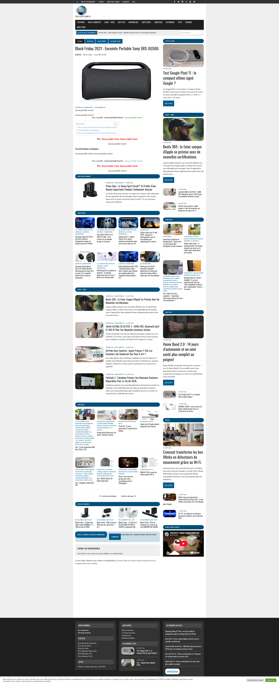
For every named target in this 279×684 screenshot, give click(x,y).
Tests (180, 22)
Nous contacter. (128, 630)
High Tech (121, 22)
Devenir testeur (84, 633)
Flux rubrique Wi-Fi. (85, 656)
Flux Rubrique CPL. (85, 653)
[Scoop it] (202, 1)
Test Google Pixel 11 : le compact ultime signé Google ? (179, 78)
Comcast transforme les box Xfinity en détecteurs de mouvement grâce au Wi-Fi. (183, 457)
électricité (88, 423)
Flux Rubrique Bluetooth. (87, 651)
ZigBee (86, 444)
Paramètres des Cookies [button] (255, 680)
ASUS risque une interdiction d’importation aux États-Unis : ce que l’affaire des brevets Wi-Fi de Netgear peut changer (183, 500)
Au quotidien (80, 421)
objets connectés (94, 22)
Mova (172, 278)
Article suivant (127, 496)
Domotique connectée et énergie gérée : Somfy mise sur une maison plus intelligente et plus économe (172, 242)
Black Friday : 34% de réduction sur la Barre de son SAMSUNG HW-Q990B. (149, 524)
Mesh (83, 427)
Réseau (167, 420)
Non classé (79, 469)
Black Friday (102, 41)
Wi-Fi (81, 444)
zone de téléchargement (88, 2)
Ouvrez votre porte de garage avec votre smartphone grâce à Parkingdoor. (126, 480)
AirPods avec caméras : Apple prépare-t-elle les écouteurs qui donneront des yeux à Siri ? (129, 352)
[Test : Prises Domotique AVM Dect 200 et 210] (85, 418)
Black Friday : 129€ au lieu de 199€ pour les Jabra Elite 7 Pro (106, 524)
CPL (133, 520)
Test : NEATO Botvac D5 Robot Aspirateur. (104, 479)
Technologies (177, 289)
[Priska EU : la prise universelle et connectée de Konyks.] (128, 418)
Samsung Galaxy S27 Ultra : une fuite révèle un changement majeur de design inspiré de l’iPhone (84, 240)
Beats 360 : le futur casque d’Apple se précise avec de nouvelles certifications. (132, 301)
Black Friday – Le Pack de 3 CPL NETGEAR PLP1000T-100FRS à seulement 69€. (128, 524)
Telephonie (81, 22)
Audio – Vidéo (109, 22)
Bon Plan (90, 41)
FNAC (133, 2)
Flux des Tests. (83, 648)
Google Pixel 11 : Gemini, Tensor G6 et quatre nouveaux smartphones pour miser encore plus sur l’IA (128, 240)
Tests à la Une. (170, 41)
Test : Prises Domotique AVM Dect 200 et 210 (85, 448)
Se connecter (83, 630)
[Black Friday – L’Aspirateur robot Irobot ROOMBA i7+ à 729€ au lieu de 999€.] (85, 517)
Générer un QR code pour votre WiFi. (92, 666)
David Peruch (119, 183)
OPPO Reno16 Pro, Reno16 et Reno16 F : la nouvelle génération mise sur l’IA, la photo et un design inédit (106, 274)
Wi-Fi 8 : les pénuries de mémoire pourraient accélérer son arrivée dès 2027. (190, 516)
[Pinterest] (194, 1)
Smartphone (81, 213)
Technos (101, 2)
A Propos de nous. (128, 633)
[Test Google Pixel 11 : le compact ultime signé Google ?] (183, 65)
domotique (80, 404)
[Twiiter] (178, 1)
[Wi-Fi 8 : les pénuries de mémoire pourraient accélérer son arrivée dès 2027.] (169, 516)
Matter (78, 427)
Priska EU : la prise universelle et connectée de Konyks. (128, 428)
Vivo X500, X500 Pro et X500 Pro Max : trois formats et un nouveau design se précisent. (105, 238)
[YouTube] (190, 1)
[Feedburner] (198, 1)
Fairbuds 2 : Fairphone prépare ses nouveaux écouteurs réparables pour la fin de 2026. (132, 379)
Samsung (86, 232)
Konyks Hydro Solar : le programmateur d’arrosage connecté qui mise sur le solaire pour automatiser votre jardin (193, 248)
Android (109, 469)
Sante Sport (146, 22)
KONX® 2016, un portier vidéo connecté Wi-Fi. (148, 473)
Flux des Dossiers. (84, 646)
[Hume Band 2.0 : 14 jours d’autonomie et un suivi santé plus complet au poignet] (183, 337)
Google (129, 232)
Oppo (106, 266)
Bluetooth (123, 472)
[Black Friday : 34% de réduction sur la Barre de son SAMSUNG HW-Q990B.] (150, 517)
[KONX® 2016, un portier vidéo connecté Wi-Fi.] (150, 466)
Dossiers (188, 22)
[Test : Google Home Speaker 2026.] (127, 665)
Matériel (86, 425)
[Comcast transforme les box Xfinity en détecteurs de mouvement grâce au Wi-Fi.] (183, 445)
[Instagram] (182, 1)
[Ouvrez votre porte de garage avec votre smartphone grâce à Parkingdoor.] (128, 466)
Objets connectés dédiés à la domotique (83, 432)
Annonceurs (126, 635)
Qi (141, 263)
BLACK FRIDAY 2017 (125, 520)
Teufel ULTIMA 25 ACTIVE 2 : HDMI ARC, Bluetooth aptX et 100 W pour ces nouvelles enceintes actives (132, 328)
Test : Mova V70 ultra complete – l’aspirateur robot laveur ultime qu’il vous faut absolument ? (173, 297)
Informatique (133, 22)
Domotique (158, 22)
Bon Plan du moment (84, 176)
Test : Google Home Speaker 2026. (146, 663)
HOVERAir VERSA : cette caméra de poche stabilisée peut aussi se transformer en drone (190, 408)
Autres (99, 472)
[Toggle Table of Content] (114, 124)
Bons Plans (81, 27)
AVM (87, 421)
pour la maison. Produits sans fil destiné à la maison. (84, 438)
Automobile (170, 22)
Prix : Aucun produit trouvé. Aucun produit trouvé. (97, 127)
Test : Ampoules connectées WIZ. (84, 483)
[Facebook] (174, 1)
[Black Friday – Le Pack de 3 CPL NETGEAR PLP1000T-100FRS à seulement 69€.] (128, 517)
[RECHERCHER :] (192, 32)
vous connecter (93, 553)
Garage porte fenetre (105, 423)
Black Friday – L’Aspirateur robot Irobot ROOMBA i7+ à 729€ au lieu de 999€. (84, 524)
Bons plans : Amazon (113, 2)
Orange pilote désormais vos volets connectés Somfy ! (106, 433)
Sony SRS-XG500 (100, 55)
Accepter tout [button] (271, 680)
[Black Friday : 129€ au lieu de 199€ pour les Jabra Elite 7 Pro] (107, 517)
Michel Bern (88, 107)
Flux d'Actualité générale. (87, 643)
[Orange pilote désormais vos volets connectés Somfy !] (107, 418)
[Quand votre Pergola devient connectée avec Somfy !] (150, 418)
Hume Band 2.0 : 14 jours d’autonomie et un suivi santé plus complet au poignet (181, 351)
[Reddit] (186, 1)
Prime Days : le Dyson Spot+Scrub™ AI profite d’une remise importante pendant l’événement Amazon (131, 187)
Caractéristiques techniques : (89, 130)
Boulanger (126, 2)
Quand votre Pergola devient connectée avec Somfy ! (149, 425)
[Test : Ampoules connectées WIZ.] (85, 466)
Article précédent (109, 496)
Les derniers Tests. (129, 643)
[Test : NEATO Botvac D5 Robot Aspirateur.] (107, 466)
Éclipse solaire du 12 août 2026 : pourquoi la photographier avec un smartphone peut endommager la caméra (148, 237)
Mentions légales (128, 638)
